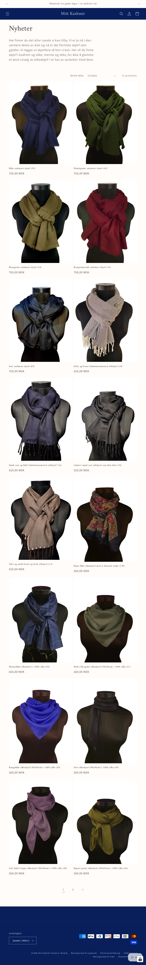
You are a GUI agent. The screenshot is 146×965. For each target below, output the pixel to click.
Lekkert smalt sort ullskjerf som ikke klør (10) (97, 465)
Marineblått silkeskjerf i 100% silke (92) (29, 667)
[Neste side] (83, 890)
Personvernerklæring (110, 953)
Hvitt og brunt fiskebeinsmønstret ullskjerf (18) (98, 366)
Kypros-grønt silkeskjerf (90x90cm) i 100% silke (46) (101, 868)
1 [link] (63, 889)
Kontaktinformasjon (127, 956)
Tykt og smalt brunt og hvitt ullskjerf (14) (30, 564)
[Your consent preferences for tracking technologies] (140, 959)
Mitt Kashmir (44, 953)
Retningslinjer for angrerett (84, 953)
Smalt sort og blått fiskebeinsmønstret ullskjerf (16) (35, 465)
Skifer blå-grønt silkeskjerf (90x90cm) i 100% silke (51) (102, 667)
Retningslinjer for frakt (104, 956)
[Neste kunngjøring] (139, 4)
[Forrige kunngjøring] (7, 4)
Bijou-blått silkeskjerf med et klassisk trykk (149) (99, 566)
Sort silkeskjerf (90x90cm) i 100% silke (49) (96, 767)
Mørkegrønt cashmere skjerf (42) (90, 168)
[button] (7, 14)
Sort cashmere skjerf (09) (22, 366)
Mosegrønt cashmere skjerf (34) (25, 267)
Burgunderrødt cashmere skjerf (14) (92, 267)
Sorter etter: (77, 75)
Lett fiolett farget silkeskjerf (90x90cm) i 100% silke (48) (38, 868)
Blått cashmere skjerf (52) (22, 168)
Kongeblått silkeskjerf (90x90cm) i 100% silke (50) (34, 767)
